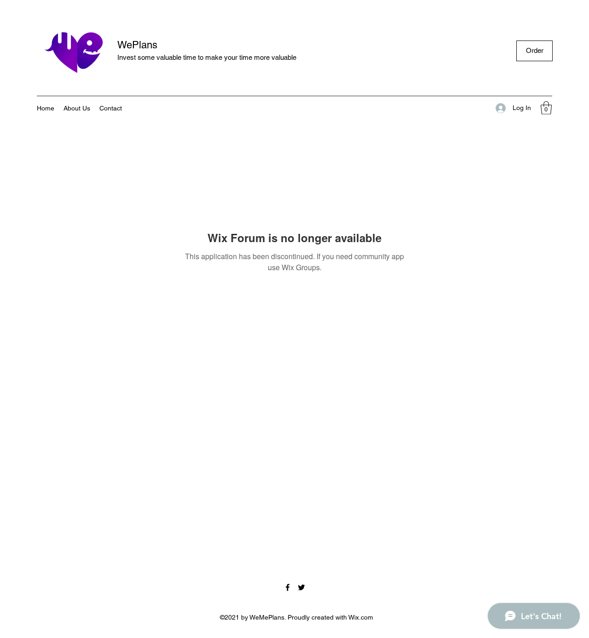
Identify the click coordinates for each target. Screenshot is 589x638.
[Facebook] (287, 587)
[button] (546, 108)
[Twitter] (301, 587)
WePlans (137, 45)
